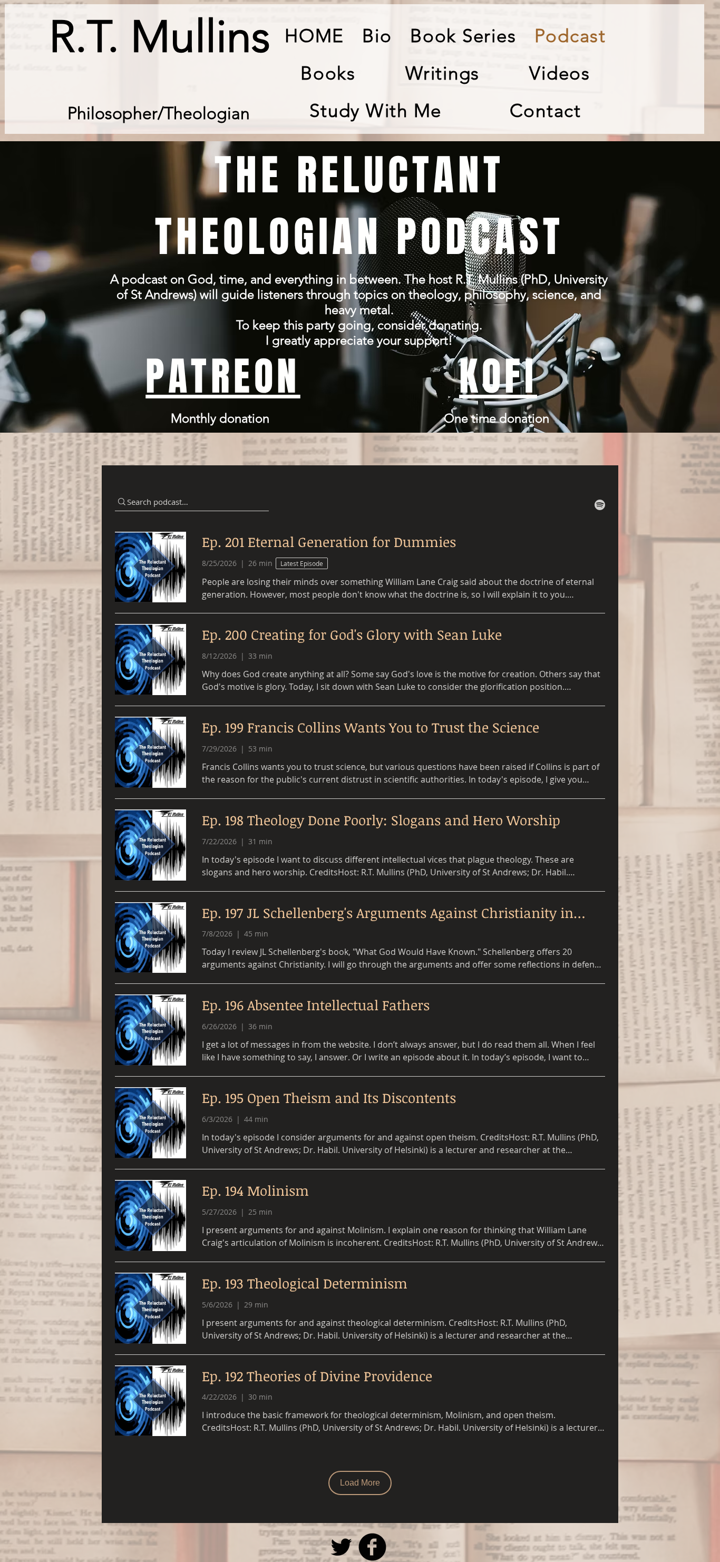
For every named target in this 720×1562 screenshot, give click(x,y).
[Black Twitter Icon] (341, 1547)
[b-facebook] (372, 1547)
